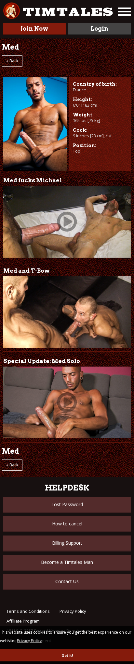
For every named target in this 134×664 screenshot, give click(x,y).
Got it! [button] (67, 655)
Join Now (34, 28)
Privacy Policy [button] (29, 640)
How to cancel (67, 524)
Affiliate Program (23, 621)
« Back (12, 61)
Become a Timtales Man (67, 562)
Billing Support (67, 543)
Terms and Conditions (28, 611)
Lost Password (67, 504)
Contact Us (67, 581)
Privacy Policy (73, 611)
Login (99, 28)
